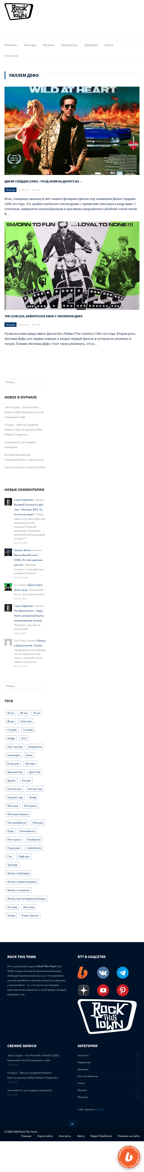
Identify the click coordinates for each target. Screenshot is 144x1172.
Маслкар (12, 805)
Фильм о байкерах (18, 873)
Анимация (13, 755)
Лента (80, 1136)
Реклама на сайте (129, 1136)
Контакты (65, 1136)
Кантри (26, 780)
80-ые (10, 721)
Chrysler (12, 730)
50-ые (10, 713)
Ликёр (32, 797)
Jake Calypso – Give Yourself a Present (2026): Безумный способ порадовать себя (24, 412)
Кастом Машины (88, 1076)
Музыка (48, 45)
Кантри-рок (14, 789)
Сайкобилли (33, 848)
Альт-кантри (14, 746)
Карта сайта (45, 1136)
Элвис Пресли (29, 915)
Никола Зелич (22, 550)
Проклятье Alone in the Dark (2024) (25, 467)
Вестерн (30, 763)
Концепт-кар (15, 797)
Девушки (91, 45)
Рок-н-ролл (14, 839)
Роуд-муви (13, 848)
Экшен (11, 915)
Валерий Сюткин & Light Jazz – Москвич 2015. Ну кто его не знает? (28, 509)
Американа (35, 746)
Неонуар (37, 822)
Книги (109, 45)
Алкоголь (11, 55)
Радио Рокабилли (101, 1136)
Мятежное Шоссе (17, 814)
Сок (9, 856)
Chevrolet (26, 721)
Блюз (29, 755)
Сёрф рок (23, 856)
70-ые (36, 713)
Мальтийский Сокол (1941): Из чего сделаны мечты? (28, 559)
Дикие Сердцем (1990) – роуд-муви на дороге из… (43, 181)
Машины (10, 45)
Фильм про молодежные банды (26, 898)
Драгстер (34, 772)
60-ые (23, 713)
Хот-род (12, 907)
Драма (11, 780)
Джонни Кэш (15, 772)
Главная (26, 1136)
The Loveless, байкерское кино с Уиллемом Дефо (43, 316)
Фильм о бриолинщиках (21, 881)
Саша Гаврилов (23, 499)
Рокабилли (33, 839)
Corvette (28, 730)
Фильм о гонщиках (18, 890)
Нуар (10, 831)
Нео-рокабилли (16, 822)
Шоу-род (28, 907)
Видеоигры (69, 45)
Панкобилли (27, 831)
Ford (23, 738)
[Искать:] (20, 382)
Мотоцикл (30, 805)
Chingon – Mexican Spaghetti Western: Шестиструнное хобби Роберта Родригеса (23, 429)
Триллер (12, 865)
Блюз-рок (13, 763)
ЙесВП (99, 1109)
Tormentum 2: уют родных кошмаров (29, 1090)
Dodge (11, 738)
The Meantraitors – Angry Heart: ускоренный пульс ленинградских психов (29, 615)
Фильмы (30, 45)
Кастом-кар (35, 789)
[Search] (42, 382)
